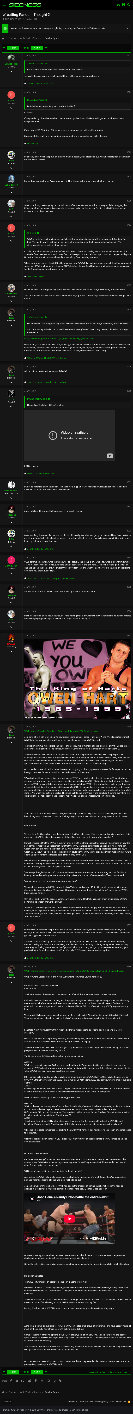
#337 (129, 635)
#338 (129, 727)
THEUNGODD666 (13, 19)
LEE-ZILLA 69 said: (36, 100)
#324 (129, 176)
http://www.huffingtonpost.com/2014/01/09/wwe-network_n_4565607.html (59, 338)
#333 (129, 531)
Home (119, 1401)
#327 (129, 285)
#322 (129, 92)
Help (112, 1401)
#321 (129, 56)
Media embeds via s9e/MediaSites (71, 1410)
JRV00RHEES (11, 64)
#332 (129, 506)
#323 (129, 152)
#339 (129, 925)
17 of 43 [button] (25, 48)
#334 (129, 557)
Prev (14, 48)
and (40, 84)
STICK (11, 399)
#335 (129, 587)
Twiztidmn (11, 515)
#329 (129, 367)
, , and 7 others (46, 382)
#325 (129, 201)
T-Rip (11, 160)
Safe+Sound (11, 293)
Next (36, 48)
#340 (129, 966)
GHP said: (31, 233)
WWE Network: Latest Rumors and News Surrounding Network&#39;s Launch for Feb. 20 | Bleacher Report (74, 971)
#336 (129, 611)
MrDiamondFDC (11, 490)
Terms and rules (86, 1401)
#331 (129, 482)
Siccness (7, 1401)
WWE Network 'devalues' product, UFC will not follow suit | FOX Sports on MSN (61, 731)
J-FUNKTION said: (35, 63)
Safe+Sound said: (35, 317)
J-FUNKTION (11, 566)
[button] (5, 5)
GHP (11, 209)
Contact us (72, 1401)
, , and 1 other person (51, 578)
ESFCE (11, 100)
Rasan (11, 318)
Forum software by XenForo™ (28, 1410)
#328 (129, 309)
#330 (129, 391)
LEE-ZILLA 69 (11, 185)
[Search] (128, 5)
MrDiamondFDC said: (37, 399)
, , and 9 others (47, 358)
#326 (129, 225)
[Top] (125, 1401)
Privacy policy (101, 1401)
